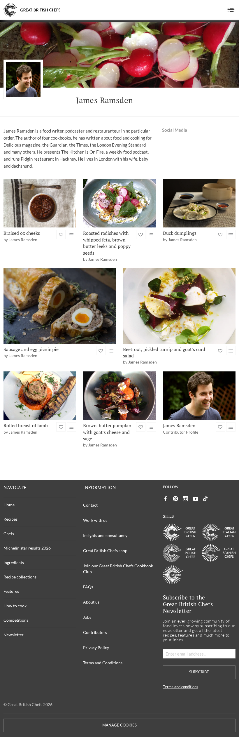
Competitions (15, 620)
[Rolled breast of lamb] (39, 395)
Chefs (8, 533)
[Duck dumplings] (199, 203)
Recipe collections (19, 576)
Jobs (87, 617)
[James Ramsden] (199, 395)
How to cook (15, 605)
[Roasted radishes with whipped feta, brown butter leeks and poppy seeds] (119, 203)
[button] (231, 10)
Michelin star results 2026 (27, 547)
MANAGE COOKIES (119, 725)
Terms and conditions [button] (180, 687)
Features (11, 591)
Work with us (95, 520)
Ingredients (13, 562)
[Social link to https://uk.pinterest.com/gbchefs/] (175, 499)
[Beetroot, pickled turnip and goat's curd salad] (179, 305)
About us (91, 601)
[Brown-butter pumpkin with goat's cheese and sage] (119, 395)
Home (9, 504)
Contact (90, 505)
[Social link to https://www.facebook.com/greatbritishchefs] (165, 499)
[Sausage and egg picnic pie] (59, 305)
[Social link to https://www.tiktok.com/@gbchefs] (205, 499)
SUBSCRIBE (199, 672)
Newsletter (13, 634)
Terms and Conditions (102, 662)
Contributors (95, 632)
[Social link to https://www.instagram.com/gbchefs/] (185, 499)
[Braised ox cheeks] (39, 203)
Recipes (10, 519)
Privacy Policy (96, 647)
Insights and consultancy (105, 535)
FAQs (88, 586)
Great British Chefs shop (105, 550)
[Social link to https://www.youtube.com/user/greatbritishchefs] (195, 499)
